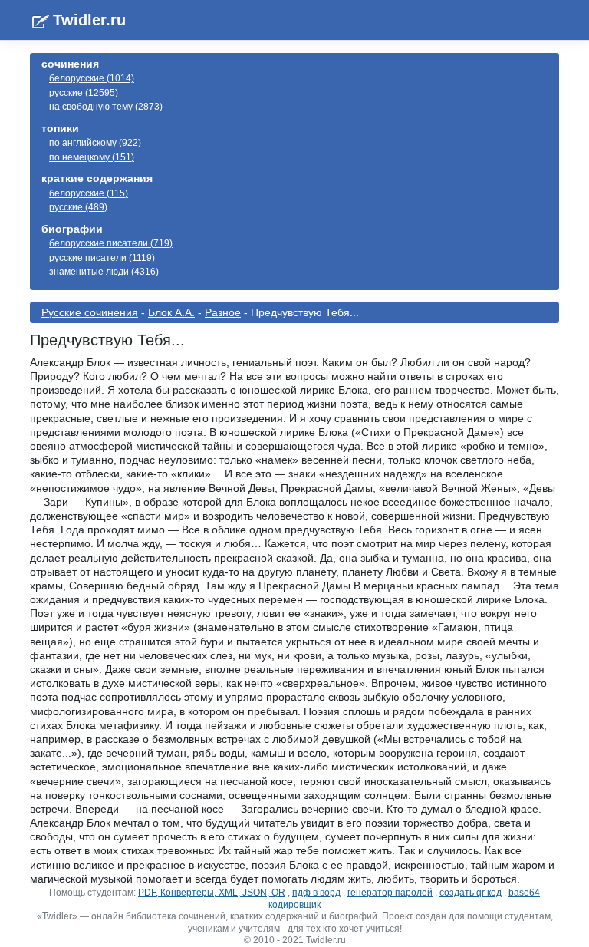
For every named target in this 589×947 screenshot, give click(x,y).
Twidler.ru (89, 20)
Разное (223, 312)
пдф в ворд (316, 892)
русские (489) (78, 207)
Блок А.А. (171, 312)
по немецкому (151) (91, 157)
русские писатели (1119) (102, 257)
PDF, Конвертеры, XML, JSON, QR (211, 892)
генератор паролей (390, 892)
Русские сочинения (89, 312)
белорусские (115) (88, 193)
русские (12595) (83, 92)
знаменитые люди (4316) (104, 271)
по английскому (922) (95, 142)
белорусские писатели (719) (111, 243)
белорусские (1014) (91, 78)
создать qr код (470, 892)
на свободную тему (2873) (106, 106)
